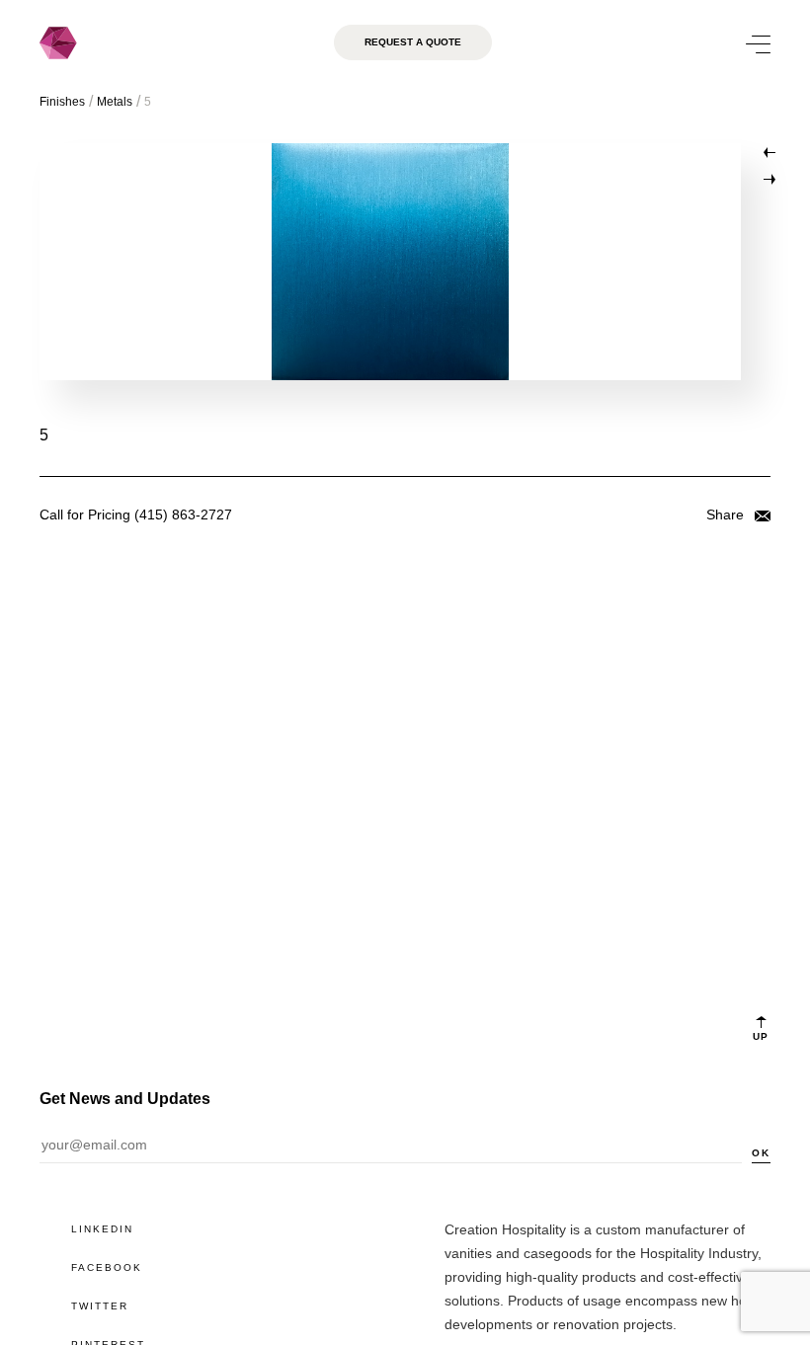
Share (727, 514)
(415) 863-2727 (183, 514)
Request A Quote (412, 42)
